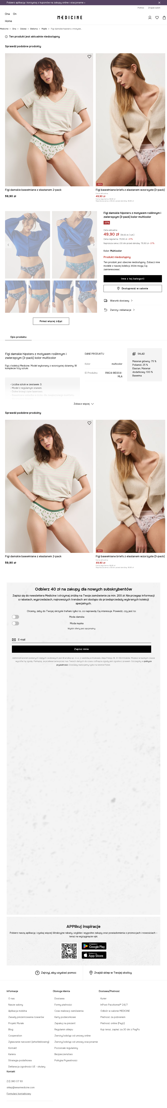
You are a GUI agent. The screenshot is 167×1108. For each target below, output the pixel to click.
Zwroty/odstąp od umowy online (71, 1035)
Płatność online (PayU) (111, 1023)
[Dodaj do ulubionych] (89, 56)
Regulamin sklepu (62, 1029)
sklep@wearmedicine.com (21, 1087)
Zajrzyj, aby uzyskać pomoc (58, 972)
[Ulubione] (157, 17)
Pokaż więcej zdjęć (51, 321)
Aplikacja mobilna (16, 1010)
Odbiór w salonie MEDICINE (113, 1010)
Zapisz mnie (81, 649)
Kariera (10, 1054)
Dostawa (58, 998)
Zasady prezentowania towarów (24, 1017)
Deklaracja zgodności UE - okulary (25, 1066)
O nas (10, 998)
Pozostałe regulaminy (64, 1048)
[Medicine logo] (70, 17)
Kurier (102, 998)
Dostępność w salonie (135, 288)
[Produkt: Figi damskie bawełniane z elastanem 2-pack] (49, 119)
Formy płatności (61, 1004)
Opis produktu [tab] (18, 337)
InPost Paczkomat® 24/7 (112, 1004)
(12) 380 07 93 (15, 1081)
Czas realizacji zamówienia (67, 1010)
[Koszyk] (163, 17)
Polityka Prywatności (64, 1060)
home (8, 21)
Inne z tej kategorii (132, 278)
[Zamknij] (159, 2)
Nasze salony (14, 1004)
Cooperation (13, 1035)
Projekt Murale (14, 1023)
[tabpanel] (83, 373)
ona (7, 14)
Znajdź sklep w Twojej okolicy (113, 972)
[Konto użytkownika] (149, 17)
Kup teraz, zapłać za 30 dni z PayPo (118, 1029)
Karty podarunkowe (63, 1017)
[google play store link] (94, 946)
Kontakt (11, 1048)
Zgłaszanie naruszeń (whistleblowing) (27, 1041)
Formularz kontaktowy (19, 1093)
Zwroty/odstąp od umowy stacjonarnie (74, 1041)
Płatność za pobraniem (111, 1017)
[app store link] (94, 955)
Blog (9, 1029)
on (14, 14)
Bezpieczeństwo (62, 1054)
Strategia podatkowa (18, 1060)
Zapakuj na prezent (63, 1023)
